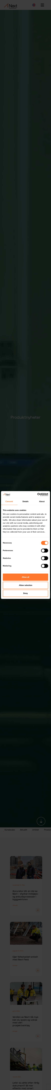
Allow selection (25, 585)
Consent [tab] (9, 501)
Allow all (25, 577)
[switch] (44, 551)
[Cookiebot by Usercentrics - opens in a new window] (37, 494)
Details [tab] (26, 501)
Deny (25, 593)
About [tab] (42, 501)
